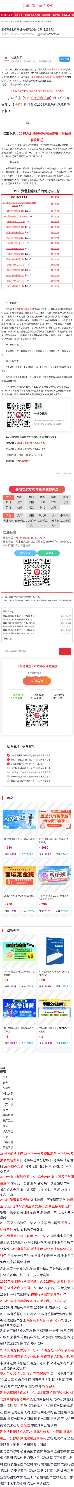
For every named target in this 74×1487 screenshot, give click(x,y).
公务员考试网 (40, 98)
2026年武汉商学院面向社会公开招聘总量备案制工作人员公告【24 (20, 623)
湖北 (12, 21)
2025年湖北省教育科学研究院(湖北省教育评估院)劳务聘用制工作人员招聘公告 (40, 600)
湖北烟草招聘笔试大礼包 (18, 1393)
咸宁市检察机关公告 (15, 248)
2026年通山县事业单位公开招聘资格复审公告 (30, 768)
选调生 (7, 1088)
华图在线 (58, 696)
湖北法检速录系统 (33, 1438)
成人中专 (21, 1386)
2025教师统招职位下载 (50, 1307)
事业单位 (8, 1098)
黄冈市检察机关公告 (15, 211)
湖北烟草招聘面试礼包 (52, 1393)
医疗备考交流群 (31, 1343)
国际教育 (35, 1386)
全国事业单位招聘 (32, 15)
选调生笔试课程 (33, 1206)
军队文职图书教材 (50, 1471)
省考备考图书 (30, 1190)
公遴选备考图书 (38, 1363)
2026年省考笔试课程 (15, 1177)
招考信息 (18, 15)
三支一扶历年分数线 (47, 1268)
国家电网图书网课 (47, 1419)
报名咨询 (48, 1386)
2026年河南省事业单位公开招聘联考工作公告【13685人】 (20, 616)
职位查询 (55, 197)
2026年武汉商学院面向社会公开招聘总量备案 (30, 781)
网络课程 (23, 1262)
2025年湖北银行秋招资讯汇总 (21, 1281)
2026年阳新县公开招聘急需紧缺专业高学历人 (30, 755)
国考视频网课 (34, 1166)
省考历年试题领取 (50, 1183)
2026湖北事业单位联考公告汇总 (23, 1236)
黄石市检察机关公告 (16, 281)
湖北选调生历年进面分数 (48, 1200)
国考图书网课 (54, 1166)
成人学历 (8, 1131)
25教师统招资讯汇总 (51, 1301)
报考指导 (46, 15)
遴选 (5, 1125)
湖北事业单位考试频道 (38, 77)
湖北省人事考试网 (25, 309)
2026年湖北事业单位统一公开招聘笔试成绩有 (30, 776)
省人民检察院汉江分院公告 (16, 216)
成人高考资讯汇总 (13, 1373)
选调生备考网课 (31, 1213)
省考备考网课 (50, 1190)
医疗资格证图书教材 (18, 1464)
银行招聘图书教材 (47, 1464)
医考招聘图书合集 (46, 1330)
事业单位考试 (27, 34)
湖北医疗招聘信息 (53, 1337)
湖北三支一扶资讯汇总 (16, 1268)
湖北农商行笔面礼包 (21, 1288)
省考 (5, 1082)
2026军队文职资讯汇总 (16, 1223)
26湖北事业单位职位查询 (29, 1242)
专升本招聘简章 (38, 1373)
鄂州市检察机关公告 (16, 265)
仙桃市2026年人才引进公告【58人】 (18, 620)
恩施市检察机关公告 (15, 259)
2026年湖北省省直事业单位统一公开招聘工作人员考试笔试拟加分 (20, 626)
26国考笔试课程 (11, 1153)
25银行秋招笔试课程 (14, 1294)
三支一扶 (8, 1104)
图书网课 (8, 1147)
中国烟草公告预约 (44, 1425)
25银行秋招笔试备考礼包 (48, 1294)
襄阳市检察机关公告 (15, 270)
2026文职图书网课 (47, 1223)
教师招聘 (8, 1115)
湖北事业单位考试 (39, 6)
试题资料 (18, 49)
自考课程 (24, 1380)
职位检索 (23, 1425)
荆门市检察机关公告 (15, 286)
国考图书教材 (9, 1451)
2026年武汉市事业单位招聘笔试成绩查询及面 (30, 772)
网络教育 (58, 1380)
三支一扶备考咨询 (36, 1275)
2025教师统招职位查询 (16, 1314)
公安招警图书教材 (23, 1471)
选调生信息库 (9, 1213)
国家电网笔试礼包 (44, 1412)
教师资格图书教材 (36, 1458)
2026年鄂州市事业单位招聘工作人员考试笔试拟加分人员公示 (20, 633)
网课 (10, 798)
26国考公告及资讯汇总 (40, 1153)
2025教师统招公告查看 (16, 1307)
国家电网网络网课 (20, 1419)
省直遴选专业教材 (27, 1356)
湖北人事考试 (55, 77)
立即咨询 (37, 681)
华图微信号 (16, 696)
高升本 (9, 1386)
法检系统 (8, 1142)
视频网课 (56, 49)
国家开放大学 (41, 1380)
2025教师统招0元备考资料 (53, 1314)
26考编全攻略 (14, 1166)
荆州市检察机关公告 (15, 275)
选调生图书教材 (55, 1213)
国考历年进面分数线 (34, 1160)
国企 (5, 1136)
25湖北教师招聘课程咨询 (18, 1301)
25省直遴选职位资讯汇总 (18, 1350)
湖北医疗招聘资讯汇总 (16, 1330)
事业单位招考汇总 (20, 1255)
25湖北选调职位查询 (14, 1200)
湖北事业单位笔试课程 (27, 1249)
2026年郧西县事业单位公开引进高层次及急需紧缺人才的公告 (20, 630)
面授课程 (18, 41)
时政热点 (66, 15)
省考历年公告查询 (23, 1183)
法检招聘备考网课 (33, 1445)
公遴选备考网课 (61, 1363)
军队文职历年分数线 (28, 1229)
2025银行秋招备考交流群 (55, 1288)
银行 (5, 1109)
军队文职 (8, 1093)
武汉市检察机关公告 (15, 232)
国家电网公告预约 (17, 1412)
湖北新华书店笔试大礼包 (31, 1406)
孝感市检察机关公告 (15, 227)
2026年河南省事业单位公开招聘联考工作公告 (30, 760)
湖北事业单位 (6, 15)
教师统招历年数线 (13, 1320)
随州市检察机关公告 (16, 222)
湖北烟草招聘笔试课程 (46, 1399)
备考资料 (56, 15)
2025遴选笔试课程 (50, 1350)
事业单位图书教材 (57, 1451)
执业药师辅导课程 (27, 1337)
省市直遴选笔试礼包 (55, 1356)
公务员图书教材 (31, 1451)
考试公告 (45, 21)
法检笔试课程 (56, 1438)
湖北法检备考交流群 (47, 1432)
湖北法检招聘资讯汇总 (16, 1432)
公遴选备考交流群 (13, 1368)
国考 (5, 1077)
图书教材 (56, 41)
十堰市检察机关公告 (15, 254)
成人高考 (10, 1380)
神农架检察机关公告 (16, 243)
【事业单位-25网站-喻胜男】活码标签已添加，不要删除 (37, 90)
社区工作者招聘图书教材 (41, 1477)
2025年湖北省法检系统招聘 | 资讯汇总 (24, 597)
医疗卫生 (8, 1120)
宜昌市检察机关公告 (15, 238)
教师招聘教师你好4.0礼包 (45, 1320)
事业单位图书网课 (47, 1255)
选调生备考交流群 (58, 1206)
